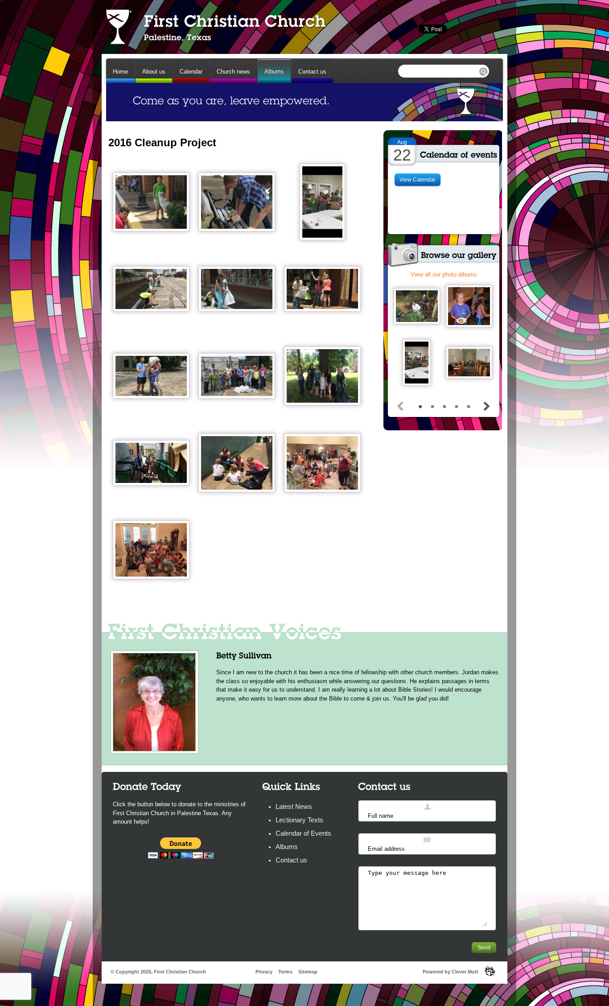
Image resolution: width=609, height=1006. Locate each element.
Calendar (191, 71)
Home (120, 71)
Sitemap (307, 971)
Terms (285, 971)
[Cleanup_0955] (417, 362)
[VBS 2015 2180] (469, 306)
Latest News (294, 806)
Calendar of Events (303, 833)
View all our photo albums (444, 274)
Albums (274, 71)
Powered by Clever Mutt (450, 971)
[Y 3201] (469, 362)
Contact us (312, 71)
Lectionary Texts (299, 820)
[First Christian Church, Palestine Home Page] (215, 26)
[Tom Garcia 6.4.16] (417, 306)
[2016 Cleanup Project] (151, 202)
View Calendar (417, 180)
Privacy (263, 971)
